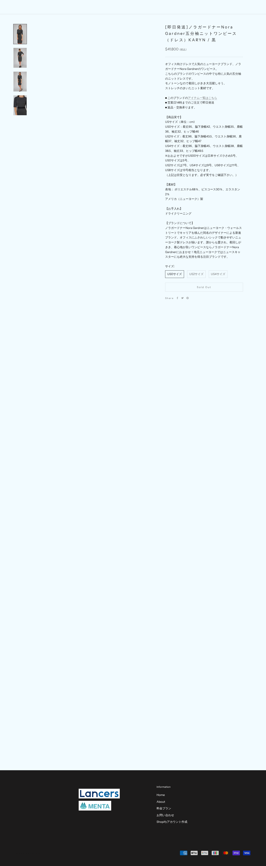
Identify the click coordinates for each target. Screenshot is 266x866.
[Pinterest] (187, 298)
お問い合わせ (165, 815)
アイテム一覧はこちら (202, 98)
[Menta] (95, 806)
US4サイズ (218, 274)
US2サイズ (196, 274)
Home (110, 7)
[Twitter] (182, 298)
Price (140, 7)
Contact (171, 7)
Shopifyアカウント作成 (172, 822)
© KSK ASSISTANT (29, 853)
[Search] (246, 7)
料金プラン (164, 808)
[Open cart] (254, 7)
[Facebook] (177, 298)
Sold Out (204, 287)
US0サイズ (174, 274)
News (154, 7)
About (125, 7)
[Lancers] (99, 793)
